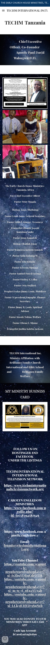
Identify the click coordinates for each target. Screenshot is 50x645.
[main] (25, 22)
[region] (25, 3)
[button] (3, 10)
